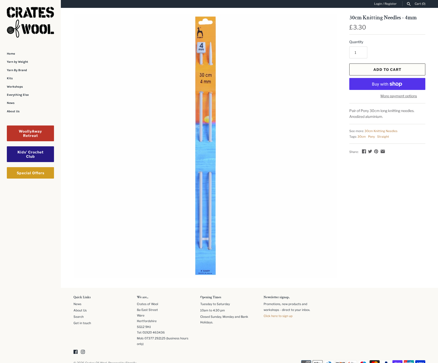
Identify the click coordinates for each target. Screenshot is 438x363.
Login (378, 4)
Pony (371, 136)
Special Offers (30, 173)
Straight (383, 136)
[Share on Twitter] (370, 151)
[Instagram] (83, 352)
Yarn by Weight (17, 62)
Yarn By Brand (17, 70)
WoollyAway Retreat (30, 133)
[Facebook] (76, 352)
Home (11, 53)
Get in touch (82, 323)
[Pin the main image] (376, 151)
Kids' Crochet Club (30, 154)
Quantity (356, 42)
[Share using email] (382, 151)
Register (391, 4)
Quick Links (82, 297)
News (10, 103)
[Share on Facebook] (364, 151)
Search (79, 317)
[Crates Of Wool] (30, 22)
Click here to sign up (278, 316)
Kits (10, 78)
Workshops (15, 86)
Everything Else (18, 95)
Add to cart (387, 69)
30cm (361, 136)
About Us (13, 111)
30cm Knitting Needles (380, 131)
